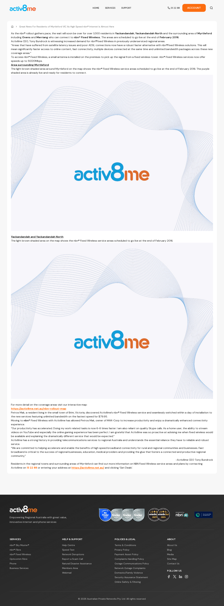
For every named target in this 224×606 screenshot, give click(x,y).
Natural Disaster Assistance (77, 563)
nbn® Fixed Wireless (20, 554)
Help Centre (68, 545)
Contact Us (173, 563)
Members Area (70, 568)
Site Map (172, 558)
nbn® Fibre (15, 549)
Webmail (66, 572)
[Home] (12, 26)
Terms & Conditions (125, 545)
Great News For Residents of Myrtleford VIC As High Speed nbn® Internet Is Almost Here (66, 26)
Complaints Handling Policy (129, 558)
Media (170, 554)
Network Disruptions (73, 554)
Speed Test (68, 549)
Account (194, 8)
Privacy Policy (122, 549)
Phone (13, 563)
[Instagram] (186, 576)
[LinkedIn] (180, 576)
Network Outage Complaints (130, 568)
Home (96, 7)
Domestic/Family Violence (129, 572)
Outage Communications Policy (132, 563)
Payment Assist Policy (126, 554)
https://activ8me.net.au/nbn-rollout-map (38, 408)
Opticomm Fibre (18, 558)
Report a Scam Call (72, 558)
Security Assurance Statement (131, 577)
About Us (172, 545)
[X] (174, 576)
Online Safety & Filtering (128, 581)
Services (110, 7)
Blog (169, 549)
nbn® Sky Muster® (19, 545)
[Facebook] (168, 576)
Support (126, 7)
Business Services (19, 568)
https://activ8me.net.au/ (87, 467)
